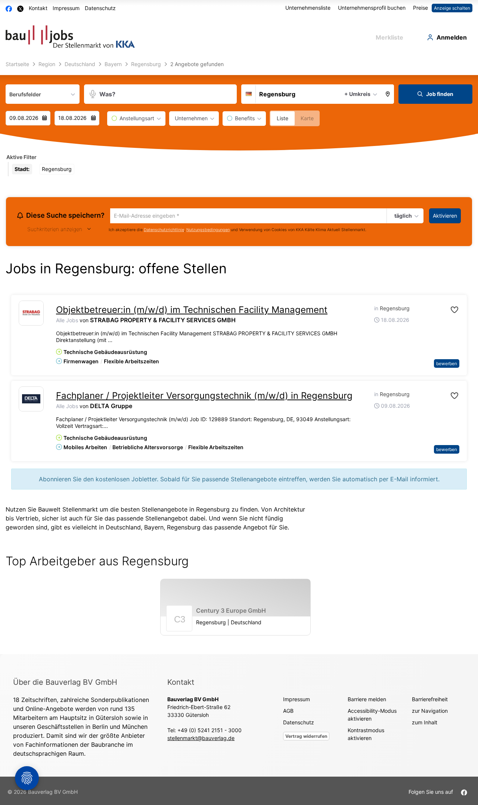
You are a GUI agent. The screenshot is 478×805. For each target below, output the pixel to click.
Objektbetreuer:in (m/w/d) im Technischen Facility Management (192, 310)
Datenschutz (100, 8)
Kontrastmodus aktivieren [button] (366, 735)
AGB (288, 712)
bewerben (446, 364)
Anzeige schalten (452, 8)
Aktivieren (445, 215)
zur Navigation (430, 712)
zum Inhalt (424, 723)
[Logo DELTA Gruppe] (31, 400)
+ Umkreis (357, 94)
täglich (402, 216)
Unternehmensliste (307, 7)
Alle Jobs (67, 321)
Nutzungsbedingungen (208, 231)
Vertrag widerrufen (306, 737)
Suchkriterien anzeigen (54, 230)
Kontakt (38, 8)
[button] (388, 94)
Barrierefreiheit (430, 700)
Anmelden (452, 37)
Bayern (154, 528)
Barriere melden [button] (367, 700)
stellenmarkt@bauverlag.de (201, 739)
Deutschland (123, 528)
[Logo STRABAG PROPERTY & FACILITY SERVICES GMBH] (31, 314)
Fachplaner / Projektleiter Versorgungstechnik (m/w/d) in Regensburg (204, 396)
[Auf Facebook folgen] (464, 793)
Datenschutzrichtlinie (164, 231)
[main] (239, 356)
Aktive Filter (21, 157)
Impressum (66, 8)
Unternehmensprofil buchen (372, 7)
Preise (420, 7)
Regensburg (184, 528)
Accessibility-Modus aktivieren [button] (372, 716)
